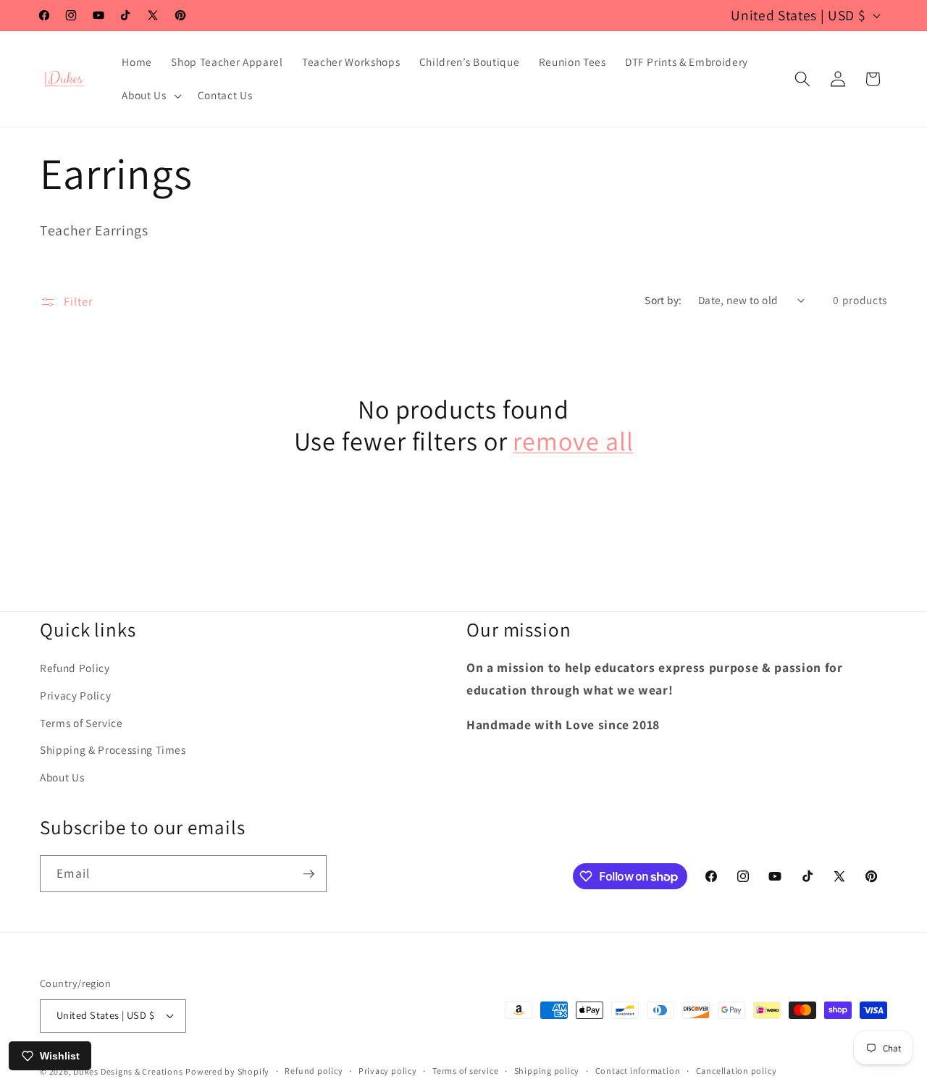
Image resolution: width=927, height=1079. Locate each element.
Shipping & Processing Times (113, 750)
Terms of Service (81, 723)
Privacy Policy (75, 696)
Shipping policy (547, 1070)
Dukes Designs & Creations (128, 1070)
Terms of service (465, 1070)
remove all (573, 441)
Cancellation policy (736, 1070)
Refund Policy (75, 668)
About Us (62, 778)
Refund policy (314, 1070)
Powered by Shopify (227, 1070)
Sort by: (663, 300)
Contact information (638, 1070)
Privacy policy (387, 1070)
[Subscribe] (308, 874)
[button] (150, 95)
